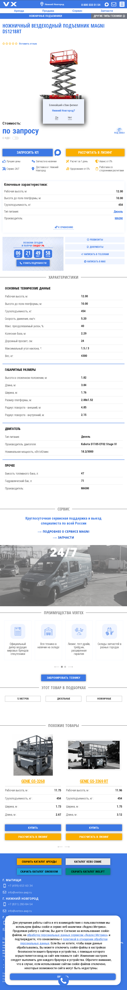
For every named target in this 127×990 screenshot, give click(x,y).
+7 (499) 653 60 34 (20, 885)
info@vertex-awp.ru (20, 892)
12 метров (23, 698)
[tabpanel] (17, 640)
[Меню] (122, 4)
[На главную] (13, 4)
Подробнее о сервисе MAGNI (66, 531)
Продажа (48, 11)
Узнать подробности (34, 262)
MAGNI (119, 218)
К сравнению (65, 227)
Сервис (77, 11)
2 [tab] (66, 668)
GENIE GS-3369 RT (47, 781)
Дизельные (63, 698)
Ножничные (104, 698)
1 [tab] (62, 668)
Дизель (118, 211)
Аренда (19, 11)
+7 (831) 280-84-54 (20, 904)
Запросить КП (28, 152)
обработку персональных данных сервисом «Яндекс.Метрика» (67, 935)
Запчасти (107, 11)
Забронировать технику (63, 677)
